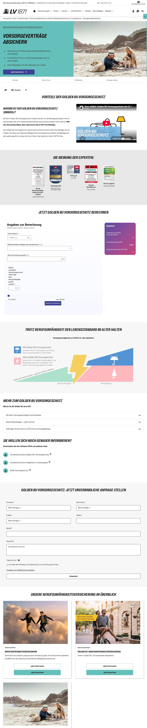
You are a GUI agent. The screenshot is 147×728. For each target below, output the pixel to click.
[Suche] (142, 11)
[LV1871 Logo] (15, 9)
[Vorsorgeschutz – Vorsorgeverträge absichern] (35, 684)
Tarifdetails (78, 80)
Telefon (79, 515)
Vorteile (15, 80)
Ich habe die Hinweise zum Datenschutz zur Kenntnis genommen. (34, 565)
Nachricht (10, 541)
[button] (16, 90)
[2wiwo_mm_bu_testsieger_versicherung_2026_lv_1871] (38, 175)
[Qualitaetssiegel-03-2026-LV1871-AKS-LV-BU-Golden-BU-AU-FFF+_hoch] (109, 173)
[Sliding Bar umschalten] (138, 11)
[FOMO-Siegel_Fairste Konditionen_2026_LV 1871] (91, 174)
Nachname (81, 502)
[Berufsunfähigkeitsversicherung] (35, 602)
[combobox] (40, 248)
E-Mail (9, 515)
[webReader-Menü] (5, 90)
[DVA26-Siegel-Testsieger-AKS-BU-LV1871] (56, 174)
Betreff (8, 528)
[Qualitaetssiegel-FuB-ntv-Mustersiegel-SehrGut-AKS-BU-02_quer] (73, 169)
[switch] (135, 704)
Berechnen (46, 80)
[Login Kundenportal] (133, 11)
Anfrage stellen (112, 80)
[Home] (34, 11)
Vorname (10, 502)
